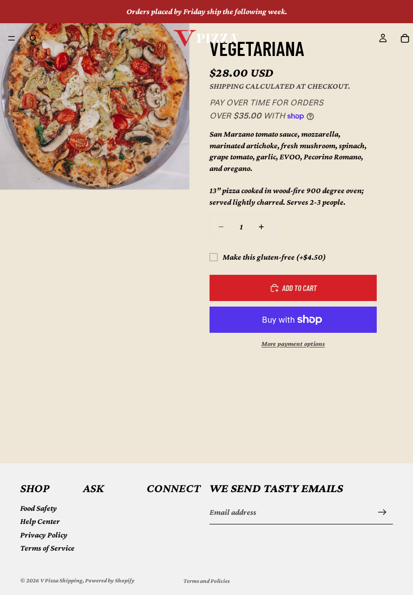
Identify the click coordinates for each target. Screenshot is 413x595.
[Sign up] (382, 512)
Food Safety (38, 507)
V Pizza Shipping (61, 580)
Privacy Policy (43, 534)
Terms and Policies (206, 580)
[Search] (33, 38)
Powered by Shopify (109, 580)
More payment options (293, 343)
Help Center (40, 521)
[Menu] (11, 38)
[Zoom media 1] (94, 95)
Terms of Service (47, 548)
